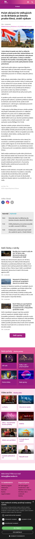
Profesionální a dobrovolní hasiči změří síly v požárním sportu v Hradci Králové (20, 231)
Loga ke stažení (5, 494)
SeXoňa (20, 496)
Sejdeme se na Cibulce (24, 490)
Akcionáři (4, 490)
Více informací (17, 512)
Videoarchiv (4, 488)
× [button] (33, 501)
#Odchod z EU (15, 26)
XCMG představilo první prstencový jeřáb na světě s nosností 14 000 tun (20, 225)
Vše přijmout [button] (17, 528)
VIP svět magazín (23, 485)
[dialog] (17, 519)
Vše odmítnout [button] (17, 532)
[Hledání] (32, 2)
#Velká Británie (5, 26)
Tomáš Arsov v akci (23, 488)
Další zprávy (17, 335)
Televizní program (6, 485)
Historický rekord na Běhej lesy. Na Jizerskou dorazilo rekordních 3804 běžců (21, 219)
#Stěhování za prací (26, 26)
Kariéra (3, 492)
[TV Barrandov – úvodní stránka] (4, 2)
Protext (17, 6)
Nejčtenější (13, 214)
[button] (17, 536)
